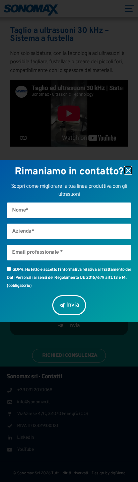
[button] (128, 170)
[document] (69, 241)
